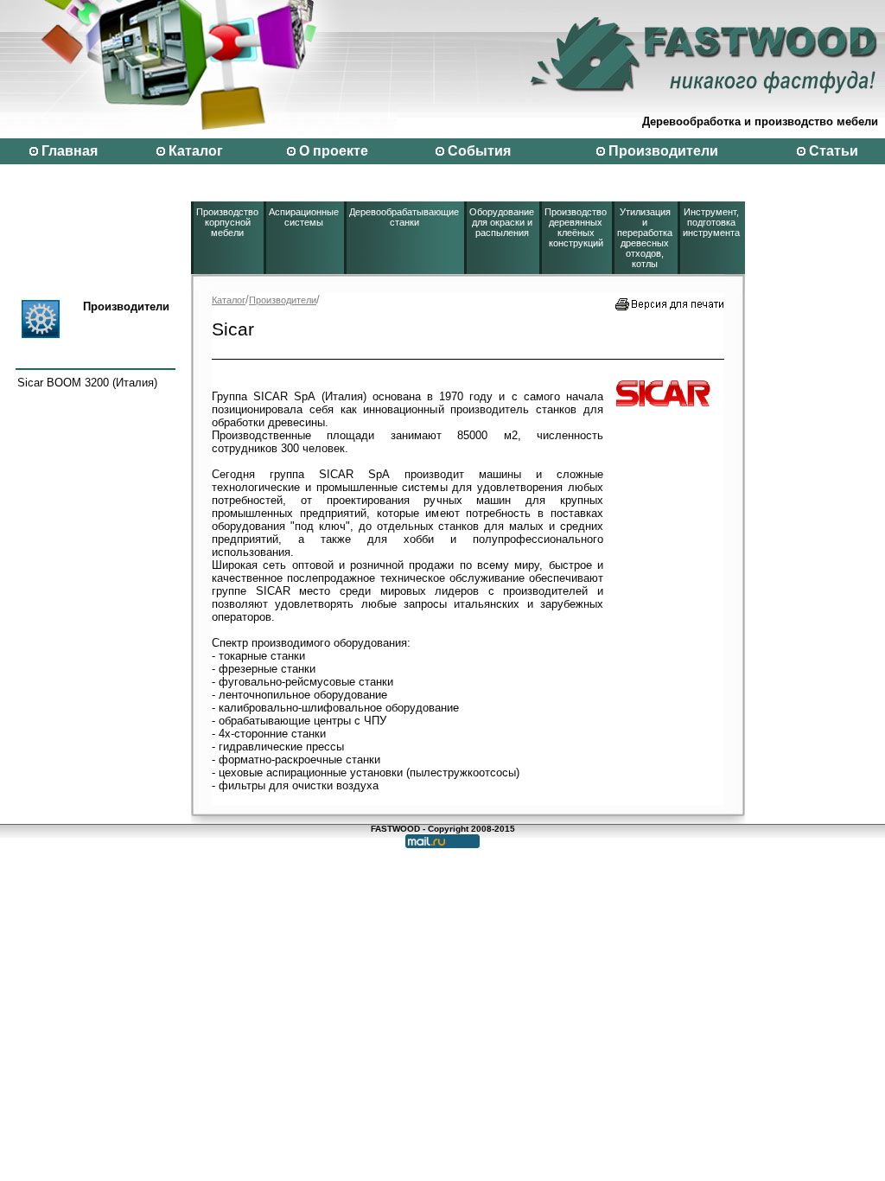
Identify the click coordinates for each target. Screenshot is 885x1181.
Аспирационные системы (304, 217)
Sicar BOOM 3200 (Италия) (87, 382)
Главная (69, 151)
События (479, 151)
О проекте (333, 151)
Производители (663, 151)
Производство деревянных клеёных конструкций (575, 227)
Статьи (833, 151)
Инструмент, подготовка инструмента (711, 222)
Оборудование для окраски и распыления (501, 222)
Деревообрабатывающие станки (404, 217)
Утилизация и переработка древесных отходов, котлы (644, 238)
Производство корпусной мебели (227, 222)
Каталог (196, 151)
